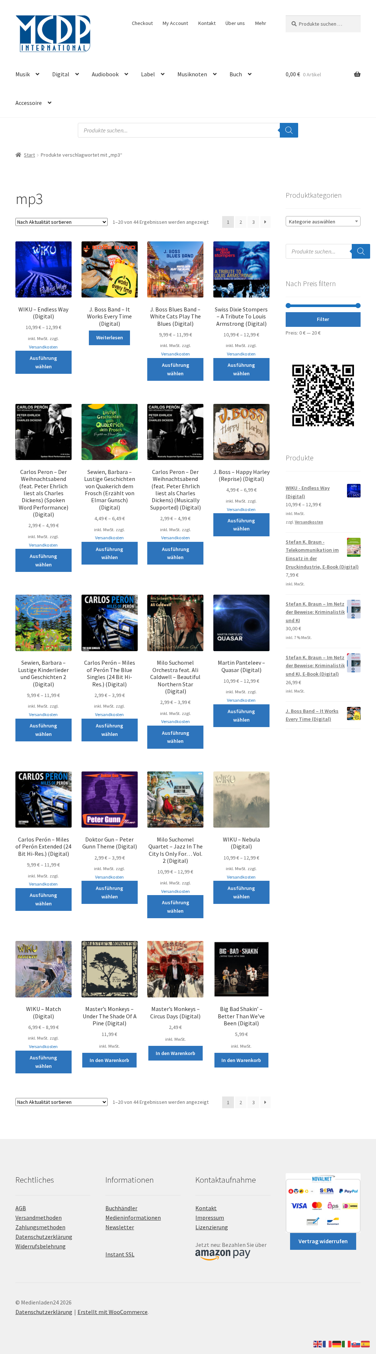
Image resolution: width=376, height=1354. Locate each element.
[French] (327, 1343)
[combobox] (323, 221)
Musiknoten (192, 74)
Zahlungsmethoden (40, 1227)
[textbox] (323, 221)
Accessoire (28, 102)
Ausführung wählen (43, 362)
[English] (318, 1343)
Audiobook (105, 74)
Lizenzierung (211, 1227)
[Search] (289, 130)
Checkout (142, 23)
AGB (20, 1208)
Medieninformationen (133, 1217)
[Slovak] (356, 1343)
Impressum (209, 1217)
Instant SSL (119, 1254)
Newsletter (119, 1227)
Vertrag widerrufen (323, 1241)
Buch (235, 74)
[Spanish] (365, 1343)
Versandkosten (43, 347)
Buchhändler (121, 1208)
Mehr (260, 23)
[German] (337, 1343)
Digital (60, 74)
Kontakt (207, 23)
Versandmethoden (38, 1217)
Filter (323, 319)
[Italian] (346, 1343)
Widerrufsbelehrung (40, 1246)
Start (29, 155)
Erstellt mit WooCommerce (112, 1311)
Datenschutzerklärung (43, 1236)
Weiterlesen (109, 337)
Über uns (235, 23)
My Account (175, 23)
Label (148, 74)
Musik (22, 74)
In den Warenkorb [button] (109, 1060)
